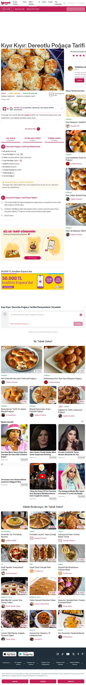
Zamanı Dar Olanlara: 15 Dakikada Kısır (40, 634)
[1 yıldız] (73, 55)
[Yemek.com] (6, 3)
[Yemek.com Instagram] (58, 654)
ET (2, 564)
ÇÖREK (32, 531)
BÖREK (60, 630)
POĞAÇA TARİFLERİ (7, 96)
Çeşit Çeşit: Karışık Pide (40, 567)
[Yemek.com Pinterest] (82, 654)
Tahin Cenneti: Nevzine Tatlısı (42, 600)
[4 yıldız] (83, 55)
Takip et (79, 80)
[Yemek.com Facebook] (78, 654)
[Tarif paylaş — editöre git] (32, 243)
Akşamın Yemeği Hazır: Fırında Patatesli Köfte (71, 601)
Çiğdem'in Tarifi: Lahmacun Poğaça (70, 411)
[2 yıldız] (77, 55)
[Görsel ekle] (81, 315)
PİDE (31, 564)
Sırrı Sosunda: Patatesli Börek (71, 633)
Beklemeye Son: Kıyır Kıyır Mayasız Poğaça (63, 378)
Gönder (78, 324)
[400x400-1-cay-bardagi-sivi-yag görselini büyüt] (21, 154)
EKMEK (60, 564)
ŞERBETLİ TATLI (6, 597)
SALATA (32, 630)
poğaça (27, 115)
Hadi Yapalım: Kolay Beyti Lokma (12, 568)
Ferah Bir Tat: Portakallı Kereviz (11, 535)
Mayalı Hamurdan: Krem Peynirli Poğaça (40, 410)
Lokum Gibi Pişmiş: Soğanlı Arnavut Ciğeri (12, 634)
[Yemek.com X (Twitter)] (73, 654)
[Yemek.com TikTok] (62, 654)
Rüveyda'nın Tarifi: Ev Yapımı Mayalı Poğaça (13, 410)
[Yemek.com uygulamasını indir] (10, 654)
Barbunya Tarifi (19, 9)
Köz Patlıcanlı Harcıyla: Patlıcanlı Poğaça (18, 378)
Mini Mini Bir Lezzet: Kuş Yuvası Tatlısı (11, 601)
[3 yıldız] (80, 55)
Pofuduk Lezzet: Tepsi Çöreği (43, 534)
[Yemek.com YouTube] (67, 654)
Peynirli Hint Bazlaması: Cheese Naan (68, 568)
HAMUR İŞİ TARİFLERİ (30, 93)
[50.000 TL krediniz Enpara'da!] (32, 281)
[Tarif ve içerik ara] (64, 3)
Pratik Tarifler (6, 9)
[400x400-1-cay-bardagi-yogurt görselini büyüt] (20, 160)
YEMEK (3, 93)
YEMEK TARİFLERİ (14, 93)
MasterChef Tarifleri (33, 9)
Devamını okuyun (80, 77)
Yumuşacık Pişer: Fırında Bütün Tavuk (68, 535)
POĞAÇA (69, 119)
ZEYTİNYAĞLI (5, 531)
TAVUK (60, 531)
